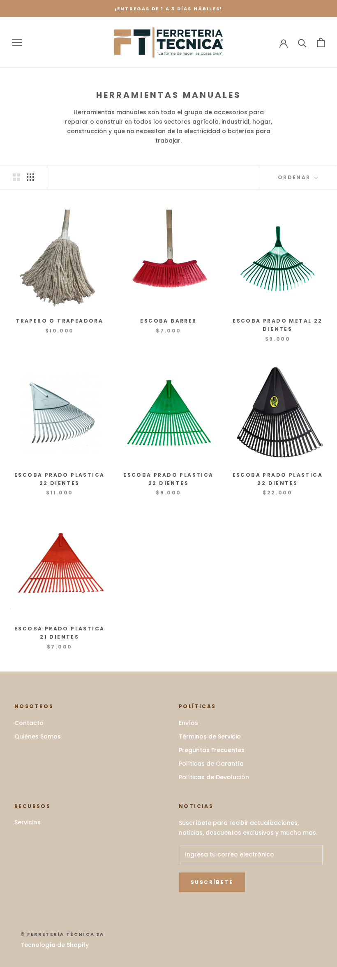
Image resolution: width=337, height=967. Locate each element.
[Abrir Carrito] (321, 42)
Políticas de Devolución (214, 777)
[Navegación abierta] (17, 42)
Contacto (29, 723)
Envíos (188, 723)
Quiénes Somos (37, 736)
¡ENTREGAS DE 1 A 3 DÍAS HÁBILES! (168, 8)
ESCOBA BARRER (168, 320)
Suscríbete (212, 882)
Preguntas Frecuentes (212, 750)
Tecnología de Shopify (55, 945)
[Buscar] (302, 42)
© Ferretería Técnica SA (62, 934)
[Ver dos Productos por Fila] (16, 177)
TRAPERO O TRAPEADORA (59, 320)
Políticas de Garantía (211, 763)
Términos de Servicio (210, 736)
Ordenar (295, 177)
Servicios (27, 822)
